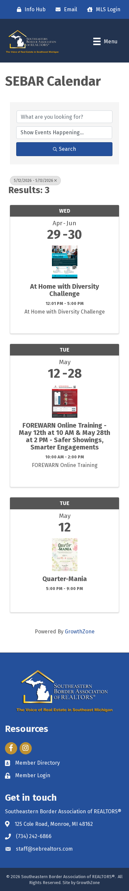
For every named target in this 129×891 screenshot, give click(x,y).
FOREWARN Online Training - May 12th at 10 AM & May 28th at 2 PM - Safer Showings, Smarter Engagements (64, 436)
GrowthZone (80, 631)
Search (67, 149)
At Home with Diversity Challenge (64, 290)
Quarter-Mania (64, 578)
